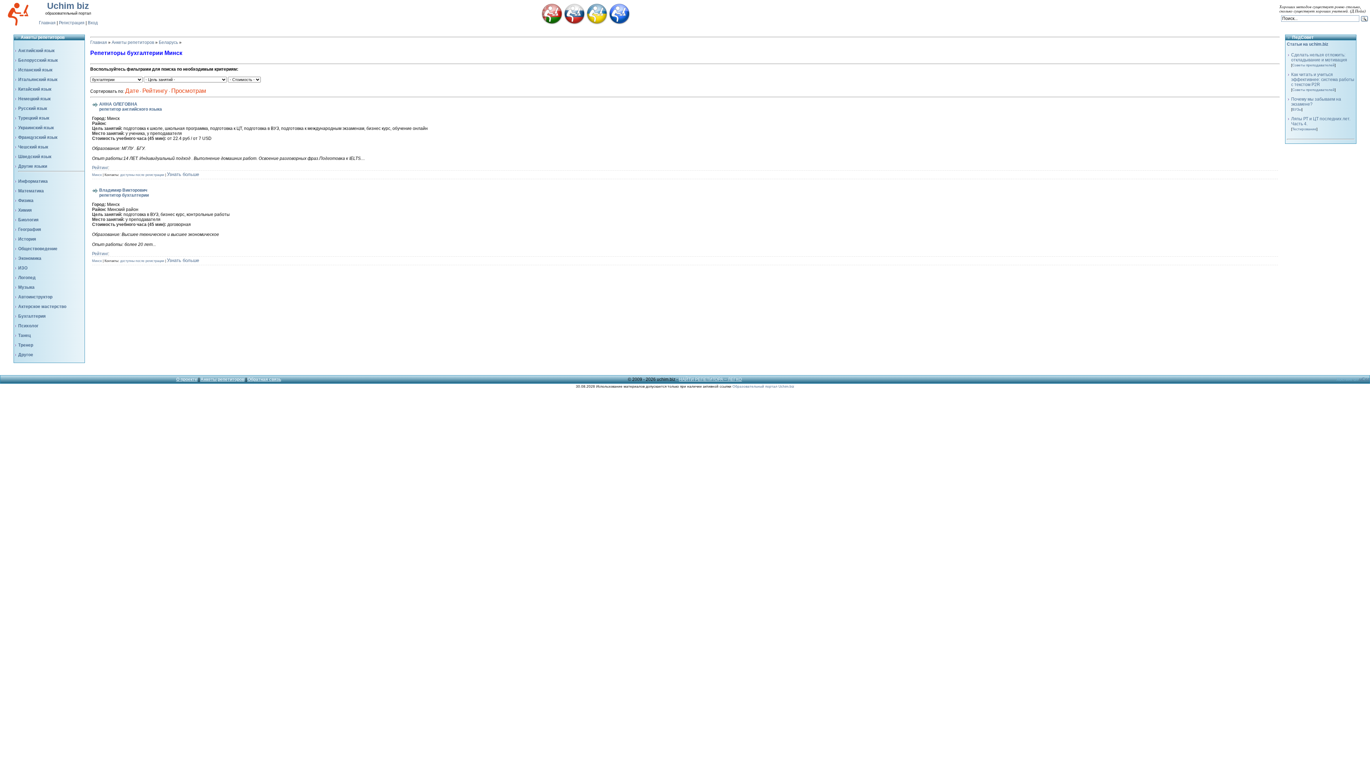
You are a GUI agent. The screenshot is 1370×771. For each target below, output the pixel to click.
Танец (24, 335)
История (27, 239)
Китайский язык (34, 89)
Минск (97, 175)
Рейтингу (155, 90)
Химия (25, 210)
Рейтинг (100, 167)
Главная (47, 22)
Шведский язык (34, 156)
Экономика (29, 258)
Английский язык (36, 50)
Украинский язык (36, 127)
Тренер (25, 345)
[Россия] (574, 23)
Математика (31, 190)
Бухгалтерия (32, 316)
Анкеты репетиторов (133, 42)
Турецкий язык (33, 118)
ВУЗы (1297, 109)
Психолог (28, 325)
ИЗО (22, 268)
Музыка (26, 287)
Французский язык (37, 137)
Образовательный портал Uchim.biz (763, 386)
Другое (25, 354)
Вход (93, 22)
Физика (26, 200)
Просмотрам (188, 90)
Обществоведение (37, 248)
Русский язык (32, 108)
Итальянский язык (37, 79)
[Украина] (597, 23)
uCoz (1364, 379)
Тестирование (1304, 129)
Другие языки (32, 166)
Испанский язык (35, 69)
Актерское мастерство (42, 306)
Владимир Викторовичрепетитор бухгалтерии (124, 193)
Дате (132, 90)
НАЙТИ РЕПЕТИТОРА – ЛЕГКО (710, 379)
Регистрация (72, 22)
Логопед (27, 277)
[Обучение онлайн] (619, 23)
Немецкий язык (34, 98)
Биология (28, 219)
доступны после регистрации (142, 175)
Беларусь (168, 42)
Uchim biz (68, 6)
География (29, 229)
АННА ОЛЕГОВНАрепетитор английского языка (130, 107)
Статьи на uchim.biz (1307, 44)
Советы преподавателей (1313, 65)
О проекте (186, 379)
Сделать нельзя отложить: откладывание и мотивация (1319, 57)
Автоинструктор (35, 296)
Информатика (33, 181)
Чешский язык (33, 147)
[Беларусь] (552, 23)
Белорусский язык (38, 60)
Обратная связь (264, 379)
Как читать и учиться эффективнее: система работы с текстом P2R (1322, 79)
